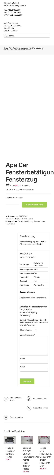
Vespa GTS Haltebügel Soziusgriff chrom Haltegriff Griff (45, 456)
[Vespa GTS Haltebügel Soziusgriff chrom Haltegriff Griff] (44, 440)
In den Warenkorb (34, 204)
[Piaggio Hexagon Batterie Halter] (10, 440)
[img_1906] (27, 108)
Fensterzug (10, 224)
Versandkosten (28, 189)
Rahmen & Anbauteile (23, 219)
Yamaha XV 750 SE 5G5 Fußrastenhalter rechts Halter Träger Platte (31, 458)
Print (12, 185)
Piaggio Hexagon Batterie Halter (10, 452)
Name (22, 358)
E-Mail (22, 366)
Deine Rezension (27, 335)
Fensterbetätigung (25, 221)
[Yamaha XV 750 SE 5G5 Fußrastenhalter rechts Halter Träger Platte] (27, 440)
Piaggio (37, 277)
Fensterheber (39, 221)
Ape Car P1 (39, 285)
